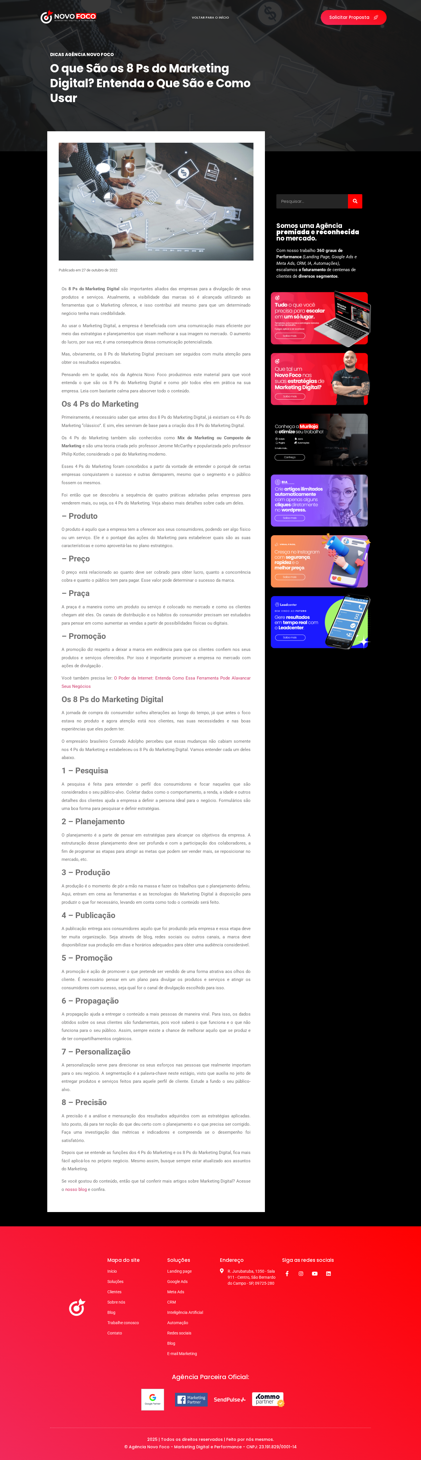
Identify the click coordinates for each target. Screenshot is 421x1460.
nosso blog (76, 1189)
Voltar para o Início (210, 17)
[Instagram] (301, 1273)
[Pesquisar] (355, 201)
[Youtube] (315, 1273)
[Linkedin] (328, 1273)
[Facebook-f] (287, 1273)
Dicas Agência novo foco (82, 54)
